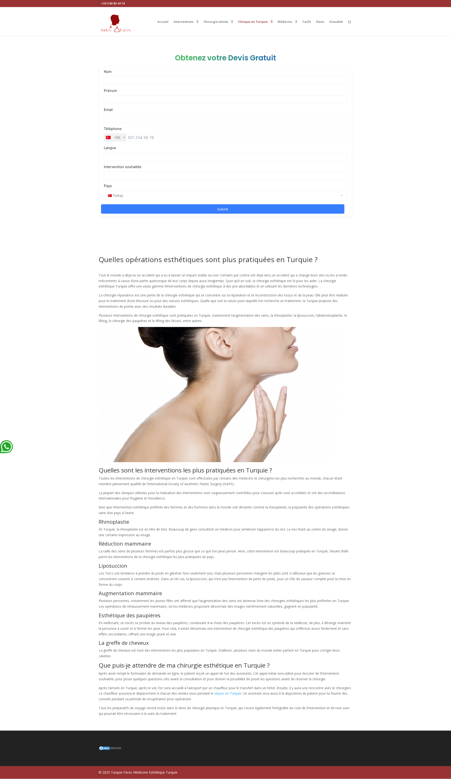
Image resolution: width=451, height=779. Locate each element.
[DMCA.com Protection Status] (110, 749)
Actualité (336, 22)
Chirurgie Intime (215, 22)
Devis (320, 22)
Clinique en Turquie (253, 22)
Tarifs (306, 22)
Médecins (285, 22)
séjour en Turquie (227, 693)
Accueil (162, 22)
